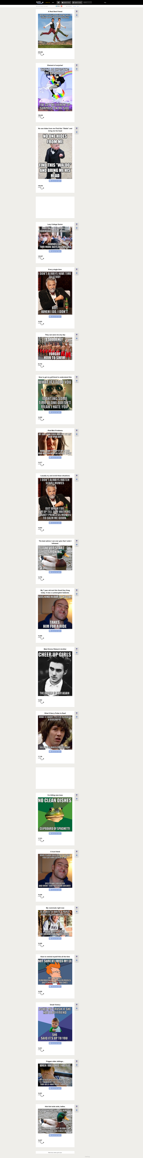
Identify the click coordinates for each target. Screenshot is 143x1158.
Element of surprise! (55, 65)
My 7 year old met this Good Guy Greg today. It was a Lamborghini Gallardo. (55, 591)
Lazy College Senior (55, 224)
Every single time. (55, 269)
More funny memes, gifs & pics (55, 1152)
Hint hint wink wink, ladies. (55, 1106)
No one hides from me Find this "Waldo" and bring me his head (55, 129)
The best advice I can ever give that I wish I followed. (55, 542)
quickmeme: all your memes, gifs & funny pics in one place (40, 2)
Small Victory (55, 1004)
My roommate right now (55, 908)
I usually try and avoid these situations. (55, 475)
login (105, 2)
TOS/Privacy (87, 1156)
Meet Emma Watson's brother (55, 649)
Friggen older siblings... (55, 1061)
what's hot (48, 2)
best (53, 2)
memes (74, 6)
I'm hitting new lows (55, 795)
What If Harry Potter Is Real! (55, 713)
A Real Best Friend (55, 11)
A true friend (55, 851)
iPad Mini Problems (55, 430)
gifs (78, 6)
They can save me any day (55, 334)
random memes (58, 2)
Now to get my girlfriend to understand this (55, 377)
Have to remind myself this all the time (55, 956)
